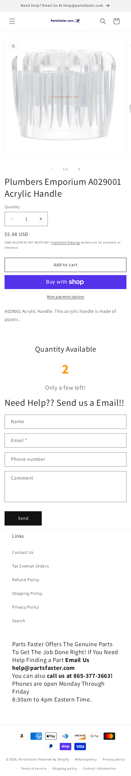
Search (19, 620)
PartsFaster (28, 759)
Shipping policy (64, 768)
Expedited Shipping (65, 242)
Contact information (99, 768)
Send (23, 518)
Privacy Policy (25, 607)
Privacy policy (113, 759)
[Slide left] (52, 169)
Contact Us (23, 552)
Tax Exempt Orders (30, 566)
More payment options (65, 296)
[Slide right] (79, 169)
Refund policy (86, 759)
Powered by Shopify (53, 759)
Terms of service (33, 768)
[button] (12, 21)
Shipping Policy (27, 593)
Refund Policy (25, 579)
